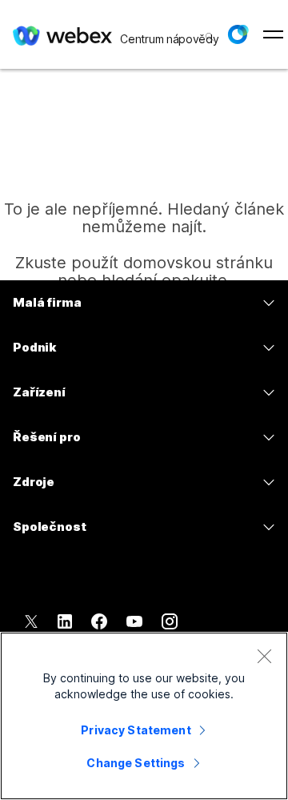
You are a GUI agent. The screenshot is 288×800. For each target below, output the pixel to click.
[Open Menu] (273, 34)
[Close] (264, 656)
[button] (237, 34)
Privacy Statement (135, 730)
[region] (144, 716)
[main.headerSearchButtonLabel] (208, 31)
